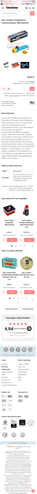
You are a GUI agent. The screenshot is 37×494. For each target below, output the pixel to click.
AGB (3, 375)
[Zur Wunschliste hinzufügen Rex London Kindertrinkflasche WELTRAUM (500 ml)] (21, 240)
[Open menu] (2, 8)
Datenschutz (6, 382)
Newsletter (22, 375)
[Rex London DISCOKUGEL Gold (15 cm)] (27, 262)
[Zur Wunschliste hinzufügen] (4, 89)
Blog (20, 377)
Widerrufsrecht (7, 372)
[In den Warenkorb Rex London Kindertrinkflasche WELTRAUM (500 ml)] (29, 240)
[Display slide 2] (16, 246)
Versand (32, 81)
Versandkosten (8, 452)
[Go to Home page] (12, 8)
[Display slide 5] (26, 298)
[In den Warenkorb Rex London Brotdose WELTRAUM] (12, 240)
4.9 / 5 (12, 4)
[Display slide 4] (24, 246)
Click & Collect (23, 364)
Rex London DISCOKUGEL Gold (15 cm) (26, 275)
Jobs (20, 380)
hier (19, 461)
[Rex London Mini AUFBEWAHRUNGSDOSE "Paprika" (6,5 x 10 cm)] (9, 262)
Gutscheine (22, 372)
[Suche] (32, 13)
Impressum (6, 380)
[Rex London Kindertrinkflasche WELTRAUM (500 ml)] (27, 210)
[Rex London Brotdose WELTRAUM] (9, 210)
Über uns (21, 367)
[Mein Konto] (30, 8)
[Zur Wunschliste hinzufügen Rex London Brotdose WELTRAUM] (4, 240)
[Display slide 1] (12, 246)
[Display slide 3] (20, 246)
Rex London (10, 101)
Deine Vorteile (23, 369)
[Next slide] (32, 246)
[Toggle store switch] (26, 8)
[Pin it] (8, 89)
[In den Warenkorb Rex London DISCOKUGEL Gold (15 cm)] (29, 292)
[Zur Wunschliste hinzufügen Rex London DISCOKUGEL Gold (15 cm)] (21, 292)
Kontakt (5, 364)
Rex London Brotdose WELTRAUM (9, 222)
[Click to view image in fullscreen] (18, 42)
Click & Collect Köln (26, 464)
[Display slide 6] (18, 302)
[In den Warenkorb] (32, 89)
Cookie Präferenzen (9, 385)
